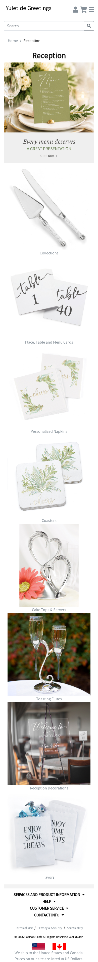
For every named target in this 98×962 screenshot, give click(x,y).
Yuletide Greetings (29, 8)
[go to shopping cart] (83, 8)
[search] (89, 26)
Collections (49, 253)
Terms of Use (24, 928)
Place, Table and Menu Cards (49, 342)
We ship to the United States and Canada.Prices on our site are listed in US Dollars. (49, 955)
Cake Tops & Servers (49, 609)
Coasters (49, 520)
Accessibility (75, 928)
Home (13, 40)
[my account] (75, 8)
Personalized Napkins (49, 431)
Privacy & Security (49, 928)
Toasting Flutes (49, 699)
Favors (49, 877)
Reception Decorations (49, 788)
